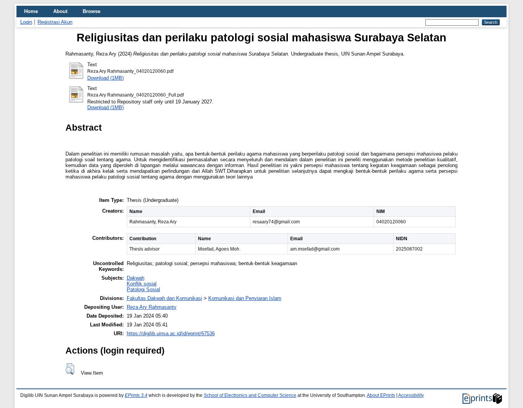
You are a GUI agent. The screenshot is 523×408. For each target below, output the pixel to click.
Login (26, 22)
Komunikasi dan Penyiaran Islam (244, 298)
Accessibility (411, 395)
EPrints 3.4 (136, 395)
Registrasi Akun (55, 22)
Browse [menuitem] (91, 11)
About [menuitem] (60, 11)
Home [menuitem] (31, 11)
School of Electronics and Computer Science (250, 395)
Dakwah (135, 278)
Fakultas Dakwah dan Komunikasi (164, 298)
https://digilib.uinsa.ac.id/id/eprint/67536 (171, 333)
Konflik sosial (142, 284)
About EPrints (381, 395)
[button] (69, 369)
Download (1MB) (105, 78)
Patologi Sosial (143, 289)
